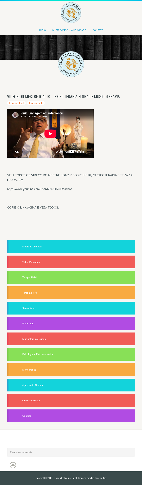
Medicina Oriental (32, 246)
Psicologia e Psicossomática (37, 354)
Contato (26, 415)
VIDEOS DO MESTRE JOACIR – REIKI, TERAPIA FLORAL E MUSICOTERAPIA (63, 96)
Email (13, 465)
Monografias (29, 369)
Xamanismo (28, 308)
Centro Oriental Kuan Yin (71, 7)
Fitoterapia (28, 323)
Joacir (71, 442)
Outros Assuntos (31, 400)
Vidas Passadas (31, 262)
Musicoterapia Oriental (34, 339)
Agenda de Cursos (32, 385)
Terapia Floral (16, 103)
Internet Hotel (70, 478)
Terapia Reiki (36, 103)
